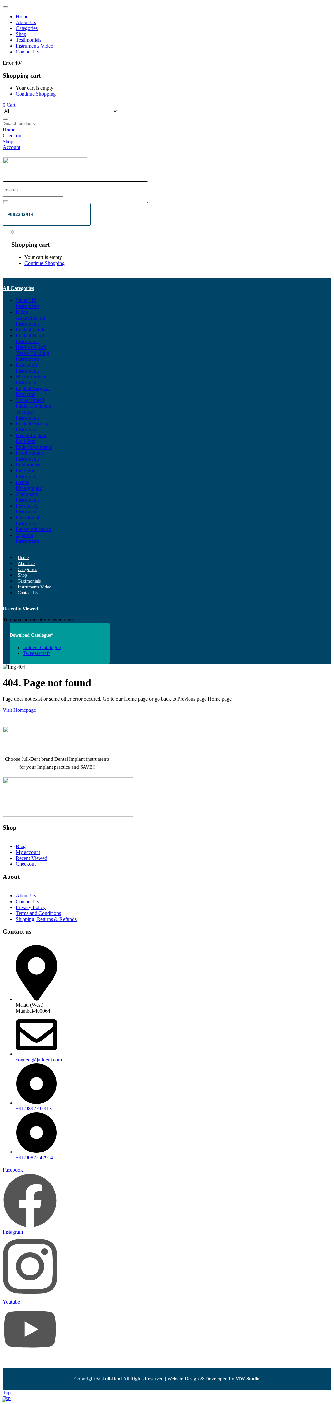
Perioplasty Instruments (27, 508)
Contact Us (27, 51)
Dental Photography (29, 485)
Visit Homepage (19, 710)
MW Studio (247, 1378)
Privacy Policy (31, 907)
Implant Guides (31, 329)
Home (22, 16)
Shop (21, 34)
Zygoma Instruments (27, 538)
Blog (21, 846)
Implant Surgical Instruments (33, 426)
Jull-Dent (112, 1378)
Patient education (33, 529)
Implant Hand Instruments (30, 338)
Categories (27, 28)
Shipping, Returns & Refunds (46, 919)
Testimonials (28, 40)
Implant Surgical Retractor (33, 391)
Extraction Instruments (27, 368)
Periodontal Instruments (27, 520)
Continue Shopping (36, 94)
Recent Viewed (31, 858)
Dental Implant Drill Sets (31, 438)
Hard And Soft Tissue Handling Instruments (32, 353)
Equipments (28, 464)
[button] (9, 105)
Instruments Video (34, 46)
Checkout (26, 864)
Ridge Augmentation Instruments (30, 318)
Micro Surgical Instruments (31, 379)
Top (7, 1392)
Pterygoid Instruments (27, 473)
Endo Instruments (34, 447)
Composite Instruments (27, 497)
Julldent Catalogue (42, 647)
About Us (26, 22)
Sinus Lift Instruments (27, 303)
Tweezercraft (36, 653)
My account (28, 852)
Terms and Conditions (38, 913)
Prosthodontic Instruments (30, 456)
